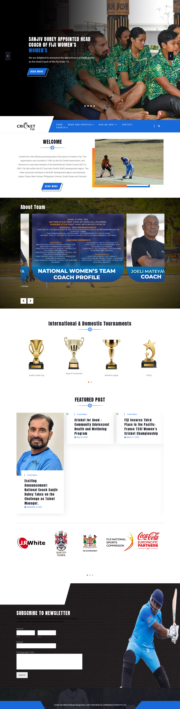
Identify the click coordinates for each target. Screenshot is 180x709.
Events (61, 128)
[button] (88, 382)
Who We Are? (107, 125)
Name (20, 629)
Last (39, 637)
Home (59, 125)
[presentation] (23, 301)
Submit (22, 675)
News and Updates (80, 125)
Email (20, 642)
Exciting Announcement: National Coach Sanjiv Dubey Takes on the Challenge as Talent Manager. (141, 492)
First (18, 637)
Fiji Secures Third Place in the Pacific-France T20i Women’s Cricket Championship (91, 427)
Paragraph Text (25, 652)
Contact (127, 125)
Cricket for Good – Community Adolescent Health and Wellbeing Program (42, 427)
